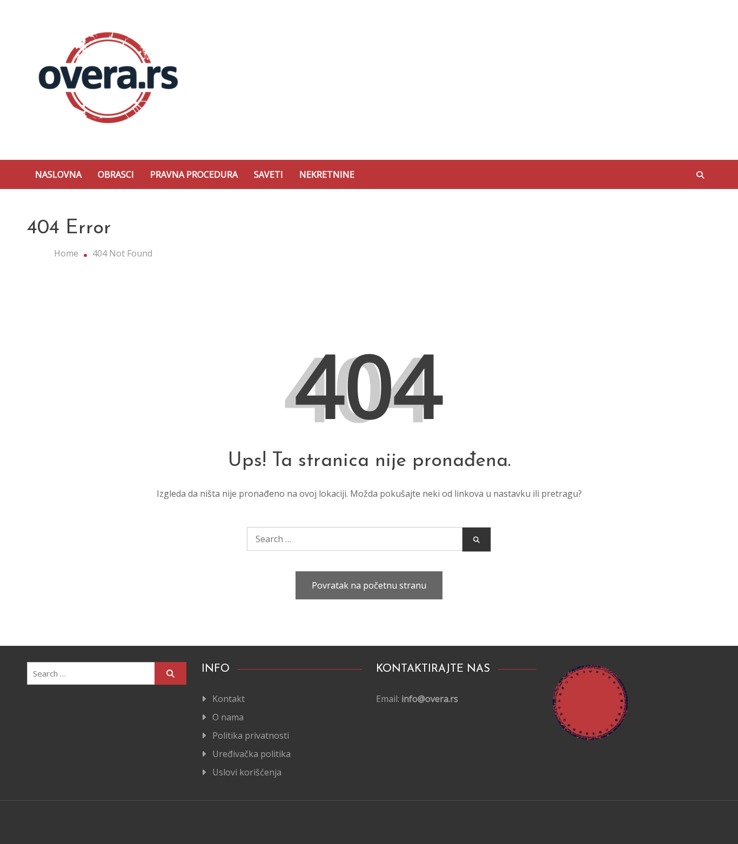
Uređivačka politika (251, 754)
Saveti (268, 174)
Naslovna (58, 174)
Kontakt (228, 699)
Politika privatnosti (250, 735)
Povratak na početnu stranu (369, 585)
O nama (228, 717)
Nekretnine (326, 174)
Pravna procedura (194, 174)
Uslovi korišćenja (246, 772)
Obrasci (116, 174)
